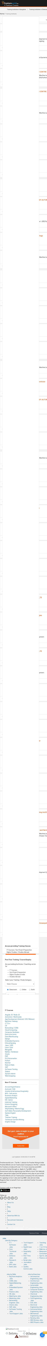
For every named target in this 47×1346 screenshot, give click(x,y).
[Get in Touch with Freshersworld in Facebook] (1, 1199)
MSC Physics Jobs (36, 1322)
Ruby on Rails (9, 1065)
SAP (6, 1067)
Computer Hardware (12, 1032)
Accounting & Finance (12, 1087)
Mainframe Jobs (15, 1296)
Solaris (7, 1071)
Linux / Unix (9, 1047)
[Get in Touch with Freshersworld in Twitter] (16, 1199)
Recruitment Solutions (15, 1220)
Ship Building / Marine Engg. (14, 1109)
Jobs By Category (11, 1240)
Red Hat (8, 1063)
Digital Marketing (11, 1098)
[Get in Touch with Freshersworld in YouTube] (5, 1199)
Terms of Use (34, 1233)
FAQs (9, 1211)
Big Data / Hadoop (11, 1021)
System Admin (10, 1074)
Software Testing (11, 1069)
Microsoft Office (11, 1106)
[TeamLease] (12, 1333)
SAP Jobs (12, 1307)
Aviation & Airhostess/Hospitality (16, 1091)
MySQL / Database (11, 1052)
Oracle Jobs (13, 1305)
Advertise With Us (13, 1215)
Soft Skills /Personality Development (18, 1111)
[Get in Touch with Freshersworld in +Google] (12, 1199)
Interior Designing (11, 1104)
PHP (6, 1056)
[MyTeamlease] (29, 1333)
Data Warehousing (11, 1036)
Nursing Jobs (35, 1318)
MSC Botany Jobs (36, 1320)
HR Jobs (12, 1294)
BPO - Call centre (11, 1093)
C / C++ (7, 1023)
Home (2, 14)
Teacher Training (11, 1117)
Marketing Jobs (14, 1298)
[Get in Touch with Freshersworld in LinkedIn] (8, 1199)
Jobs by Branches (34, 1274)
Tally (6, 1115)
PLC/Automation (11, 1058)
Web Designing (10, 1076)
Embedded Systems (12, 1041)
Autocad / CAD (10, 1089)
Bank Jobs (13, 1267)
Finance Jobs (14, 1292)
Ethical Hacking (10, 1043)
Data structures (10, 1034)
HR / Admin (9, 1100)
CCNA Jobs (13, 1281)
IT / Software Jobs (12, 1245)
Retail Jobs (27, 1260)
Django (7, 1039)
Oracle (7, 1054)
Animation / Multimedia (13, 1017)
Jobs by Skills (11, 1274)
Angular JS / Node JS (12, 1015)
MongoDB (8, 1050)
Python (7, 1060)
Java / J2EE (9, 1045)
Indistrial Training (11, 1102)
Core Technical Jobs (12, 1251)
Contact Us (11, 1224)
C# (6, 1026)
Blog (8, 1207)
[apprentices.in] (21, 1336)
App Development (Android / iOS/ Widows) (19, 1019)
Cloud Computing (11, 1030)
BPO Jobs (12, 1264)
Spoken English (10, 1113)
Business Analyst (11, 1095)
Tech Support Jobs (16, 1313)
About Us (10, 1202)
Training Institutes (11, 14)
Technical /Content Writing (14, 1119)
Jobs (4, 1238)
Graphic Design (10, 1122)
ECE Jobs (33, 1303)
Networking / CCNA (11, 1028)
